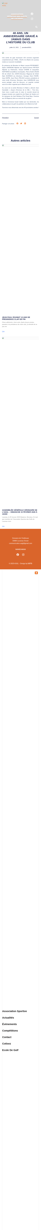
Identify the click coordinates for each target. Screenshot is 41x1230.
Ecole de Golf (10, 1050)
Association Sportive (14, 1011)
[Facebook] (31, 13)
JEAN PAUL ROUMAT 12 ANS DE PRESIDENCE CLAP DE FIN (16, 318)
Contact (6, 1037)
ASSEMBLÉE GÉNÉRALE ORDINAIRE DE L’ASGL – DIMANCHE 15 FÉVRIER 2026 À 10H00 (19, 512)
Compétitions (10, 1031)
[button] (36, 27)
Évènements (9, 1024)
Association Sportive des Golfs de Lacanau (17, 16)
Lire (3, 331)
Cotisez (6, 1044)
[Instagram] (31, 18)
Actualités (8, 1018)
